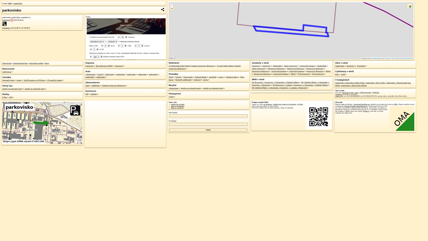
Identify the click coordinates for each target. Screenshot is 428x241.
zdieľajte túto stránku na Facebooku (284, 104)
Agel (87, 86)
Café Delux (6, 72)
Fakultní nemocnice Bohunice (113, 86)
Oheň (171, 77)
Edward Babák (201, 77)
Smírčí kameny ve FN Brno (34, 80)
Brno (47, 63)
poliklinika (96, 86)
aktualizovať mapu (348, 92)
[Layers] (409, 6)
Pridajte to (366, 111)
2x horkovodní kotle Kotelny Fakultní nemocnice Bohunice (192, 66)
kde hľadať (173, 113)
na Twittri (300, 104)
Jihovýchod (6, 63)
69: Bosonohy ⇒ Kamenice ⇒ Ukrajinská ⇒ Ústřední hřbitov (275, 82)
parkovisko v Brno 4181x (375, 83)
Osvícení (197, 80)
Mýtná (328, 71)
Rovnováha (188, 77)
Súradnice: (6, 28)
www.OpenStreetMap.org (362, 104)
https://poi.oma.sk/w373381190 (404, 58)
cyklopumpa (90, 74)
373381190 (375, 92)
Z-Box (4, 97)
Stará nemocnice (290, 66)
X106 (343, 74)
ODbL (396, 104)
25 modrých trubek (54, 80)
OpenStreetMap (376, 58)
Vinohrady (361, 66)
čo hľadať (172, 121)
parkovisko (18, 3)
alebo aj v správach (177, 108)
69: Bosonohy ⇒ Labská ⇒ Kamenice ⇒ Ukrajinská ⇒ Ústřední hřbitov (300, 85)
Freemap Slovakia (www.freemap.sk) (355, 106)
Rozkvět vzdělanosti (183, 80)
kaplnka (94, 94)
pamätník (212, 77)
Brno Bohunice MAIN (104, 66)
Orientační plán (8, 80)
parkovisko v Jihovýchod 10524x (354, 86)
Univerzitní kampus (307, 66)
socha (221, 77)
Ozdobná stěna (232, 77)
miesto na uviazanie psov (12, 89)
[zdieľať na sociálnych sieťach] (163, 9)
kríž (86, 94)
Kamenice (7, 20)
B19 (336, 74)
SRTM (347, 111)
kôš (10, 97)
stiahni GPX (339, 96)
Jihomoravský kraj (20, 63)
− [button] (172, 8)
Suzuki (100, 74)
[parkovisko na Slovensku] (5, 24)
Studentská (277, 66)
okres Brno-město (36, 63)
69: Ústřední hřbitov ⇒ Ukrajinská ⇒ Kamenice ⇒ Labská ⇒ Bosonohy (279, 88)
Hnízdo (178, 77)
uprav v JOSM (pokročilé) (363, 92)
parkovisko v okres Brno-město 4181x (350, 83)
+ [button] (172, 5)
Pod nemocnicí (304, 74)
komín (19, 80)
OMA (10, 3)
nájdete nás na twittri (177, 104)
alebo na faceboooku (177, 106)
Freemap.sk (388, 58)
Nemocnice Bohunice (276, 69)
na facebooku (267, 104)
